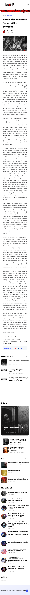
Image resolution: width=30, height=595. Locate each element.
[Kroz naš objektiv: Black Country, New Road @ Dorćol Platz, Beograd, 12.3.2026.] (4, 543)
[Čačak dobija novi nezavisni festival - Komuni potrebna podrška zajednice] (4, 508)
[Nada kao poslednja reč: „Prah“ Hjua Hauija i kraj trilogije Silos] (6, 450)
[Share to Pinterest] (15, 348)
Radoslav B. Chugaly (13, 339)
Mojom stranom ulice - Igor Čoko (13, 429)
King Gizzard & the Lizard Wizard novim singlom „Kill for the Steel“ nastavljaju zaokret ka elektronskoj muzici (18, 524)
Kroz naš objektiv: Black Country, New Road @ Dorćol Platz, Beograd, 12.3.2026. (18, 542)
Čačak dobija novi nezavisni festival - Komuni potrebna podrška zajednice (18, 507)
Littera (6, 425)
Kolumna (9, 15)
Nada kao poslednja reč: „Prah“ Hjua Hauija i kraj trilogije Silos (17, 449)
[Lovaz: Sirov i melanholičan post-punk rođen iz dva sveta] (4, 500)
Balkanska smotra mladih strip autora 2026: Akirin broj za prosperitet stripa (17, 550)
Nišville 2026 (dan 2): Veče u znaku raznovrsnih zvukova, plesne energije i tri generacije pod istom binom (18, 534)
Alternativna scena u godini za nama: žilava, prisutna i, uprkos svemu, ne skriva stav (18, 378)
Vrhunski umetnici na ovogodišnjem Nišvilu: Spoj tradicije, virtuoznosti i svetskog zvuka (17, 559)
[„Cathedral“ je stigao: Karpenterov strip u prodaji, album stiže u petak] (4, 480)
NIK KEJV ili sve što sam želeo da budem (19, 361)
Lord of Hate (15, 337)
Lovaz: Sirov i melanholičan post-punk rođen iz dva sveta (17, 499)
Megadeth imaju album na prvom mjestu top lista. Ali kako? (17, 369)
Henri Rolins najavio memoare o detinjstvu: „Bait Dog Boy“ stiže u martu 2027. (18, 441)
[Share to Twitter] (13, 348)
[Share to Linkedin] (18, 348)
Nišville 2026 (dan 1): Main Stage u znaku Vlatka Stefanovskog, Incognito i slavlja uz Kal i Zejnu (17, 515)
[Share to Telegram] (21, 348)
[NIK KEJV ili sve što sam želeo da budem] (4, 362)
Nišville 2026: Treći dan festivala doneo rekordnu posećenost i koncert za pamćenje (17, 568)
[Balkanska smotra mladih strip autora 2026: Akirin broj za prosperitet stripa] (4, 551)
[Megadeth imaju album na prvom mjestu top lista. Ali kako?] (4, 370)
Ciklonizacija (7, 343)
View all (27, 356)
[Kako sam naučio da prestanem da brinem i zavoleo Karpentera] (4, 465)
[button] (24, 348)
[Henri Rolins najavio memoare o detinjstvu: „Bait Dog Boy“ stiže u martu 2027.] (6, 442)
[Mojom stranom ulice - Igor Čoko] (15, 420)
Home (4, 15)
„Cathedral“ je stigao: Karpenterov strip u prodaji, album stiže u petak (18, 478)
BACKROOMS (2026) (14, 470)
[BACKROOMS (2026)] (4, 473)
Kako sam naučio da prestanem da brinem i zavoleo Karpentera (18, 463)
